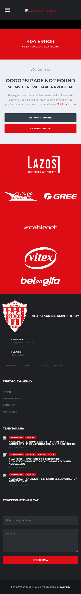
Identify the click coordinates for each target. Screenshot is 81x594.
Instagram (41, 365)
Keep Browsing (40, 128)
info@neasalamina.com (23, 343)
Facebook (11, 365)
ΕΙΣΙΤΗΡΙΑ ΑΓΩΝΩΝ (13, 398)
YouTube (57, 365)
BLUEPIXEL (65, 587)
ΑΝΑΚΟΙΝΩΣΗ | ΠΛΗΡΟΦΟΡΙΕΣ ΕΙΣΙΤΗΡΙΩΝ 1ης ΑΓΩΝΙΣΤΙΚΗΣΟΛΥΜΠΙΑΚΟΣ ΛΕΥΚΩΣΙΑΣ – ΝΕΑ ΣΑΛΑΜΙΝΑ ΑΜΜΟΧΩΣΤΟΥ (40, 461)
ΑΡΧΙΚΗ (7, 392)
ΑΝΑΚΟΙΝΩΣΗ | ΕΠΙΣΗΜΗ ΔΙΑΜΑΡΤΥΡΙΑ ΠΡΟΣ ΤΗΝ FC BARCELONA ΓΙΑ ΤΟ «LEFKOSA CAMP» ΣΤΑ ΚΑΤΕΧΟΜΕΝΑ (42, 443)
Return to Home (40, 117)
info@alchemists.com (64, 104)
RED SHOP (9, 405)
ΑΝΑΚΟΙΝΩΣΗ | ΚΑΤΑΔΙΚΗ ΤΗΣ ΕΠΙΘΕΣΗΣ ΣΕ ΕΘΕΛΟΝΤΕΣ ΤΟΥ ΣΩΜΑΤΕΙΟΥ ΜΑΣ (43, 480)
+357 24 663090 (17, 355)
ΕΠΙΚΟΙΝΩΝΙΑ (10, 411)
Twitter (26, 365)
